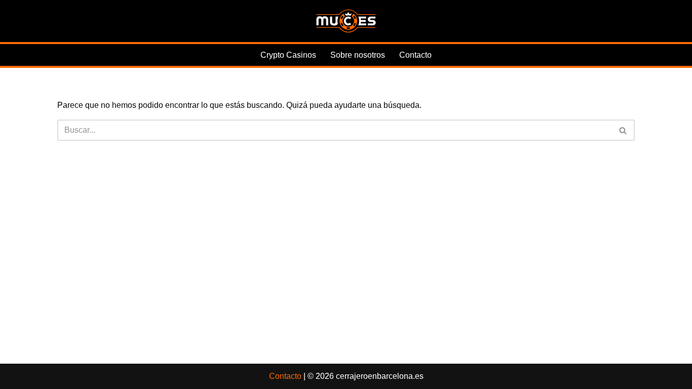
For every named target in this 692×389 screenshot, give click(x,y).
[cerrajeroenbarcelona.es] (346, 21)
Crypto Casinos (288, 55)
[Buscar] (623, 130)
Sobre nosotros (357, 55)
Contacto (415, 55)
